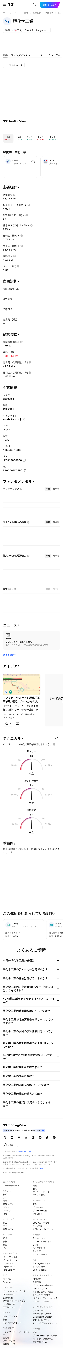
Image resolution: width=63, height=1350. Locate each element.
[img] (45, 30)
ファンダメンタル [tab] (20, 55)
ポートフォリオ (10, 1257)
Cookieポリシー (40, 1288)
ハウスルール (9, 1304)
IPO (4, 1248)
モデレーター (9, 1307)
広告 (35, 1332)
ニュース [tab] (38, 55)
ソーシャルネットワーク (14, 1291)
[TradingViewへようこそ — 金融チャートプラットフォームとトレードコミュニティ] (15, 121)
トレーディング (10, 1316)
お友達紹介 (8, 1297)
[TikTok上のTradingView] (47, 1137)
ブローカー (38, 1207)
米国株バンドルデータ (43, 1229)
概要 (35, 1204)
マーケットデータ (41, 1192)
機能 (35, 1185)
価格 (35, 1188)
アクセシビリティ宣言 (43, 1291)
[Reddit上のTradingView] (54, 1137)
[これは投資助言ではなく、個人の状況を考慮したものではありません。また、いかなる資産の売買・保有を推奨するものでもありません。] (54, 744)
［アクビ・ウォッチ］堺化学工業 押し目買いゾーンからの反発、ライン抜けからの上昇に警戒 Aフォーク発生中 (21, 699)
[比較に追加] (33, 161)
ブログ (36, 1244)
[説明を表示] (14, 194)
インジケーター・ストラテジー (16, 1333)
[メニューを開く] (4, 5)
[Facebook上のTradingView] (12, 1137)
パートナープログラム (43, 1338)
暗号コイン (8, 1204)
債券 (5, 1201)
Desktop (7, 1282)
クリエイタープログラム (14, 1300)
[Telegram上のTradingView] (40, 1137)
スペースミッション (42, 1241)
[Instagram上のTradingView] (26, 1137)
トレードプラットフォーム (45, 1323)
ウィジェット (39, 1310)
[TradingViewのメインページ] (11, 5)
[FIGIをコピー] (24, 470)
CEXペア (7, 1207)
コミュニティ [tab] (53, 55)
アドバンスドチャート (43, 1320)
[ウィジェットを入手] (57, 738)
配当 (5, 1244)
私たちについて (40, 1238)
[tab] (48, 489)
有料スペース (9, 1344)
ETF (5, 1197)
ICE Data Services (23, 1151)
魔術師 (6, 1337)
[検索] (34, 5)
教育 (5, 1319)
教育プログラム (40, 1342)
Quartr (41, 1168)
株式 (5, 1194)
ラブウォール (9, 1294)
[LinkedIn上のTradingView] (33, 1137)
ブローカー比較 (40, 1210)
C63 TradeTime (40, 1270)
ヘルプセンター (40, 1248)
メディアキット (40, 1254)
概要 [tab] (5, 55)
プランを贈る (39, 1195)
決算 (5, 1241)
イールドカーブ (10, 1260)
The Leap (37, 1213)
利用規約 (37, 1279)
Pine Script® (9, 1270)
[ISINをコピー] (24, 460)
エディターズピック (12, 1322)
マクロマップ (9, 1266)
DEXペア (7, 1210)
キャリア (37, 1251)
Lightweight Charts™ (42, 1317)
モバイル (7, 1279)
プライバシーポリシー (43, 1285)
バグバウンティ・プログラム (46, 1298)
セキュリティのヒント (43, 1295)
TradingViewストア (42, 1263)
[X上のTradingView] (5, 1137)
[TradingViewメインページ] (14, 1125)
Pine (5, 1213)
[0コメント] (17, 723)
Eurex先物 (37, 1226)
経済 (5, 1238)
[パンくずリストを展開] (18, 13)
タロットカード (40, 1266)
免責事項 (37, 1282)
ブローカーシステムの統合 (45, 1335)
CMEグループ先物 (41, 1223)
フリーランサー (10, 1340)
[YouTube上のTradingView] (19, 1137)
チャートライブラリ (42, 1313)
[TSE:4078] (6, 692)
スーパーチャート (11, 1185)
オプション (8, 1263)
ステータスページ (41, 1301)
